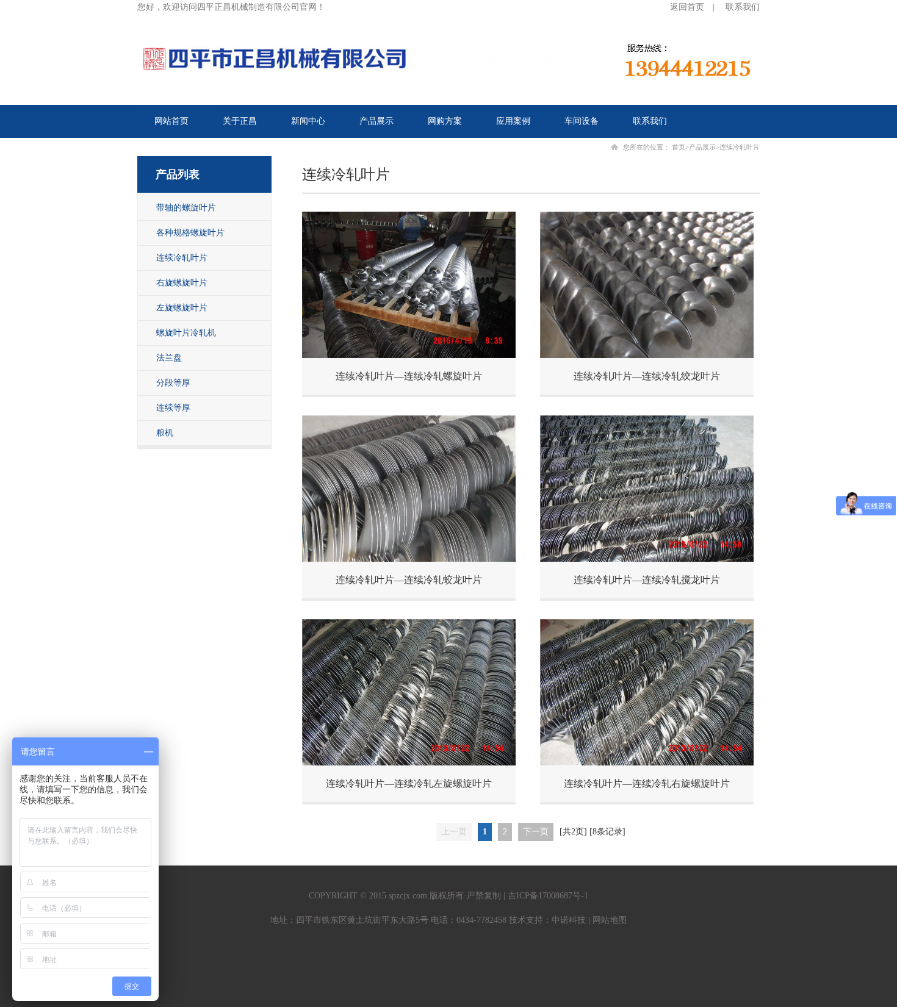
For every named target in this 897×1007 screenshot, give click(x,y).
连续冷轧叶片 (181, 257)
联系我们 (743, 7)
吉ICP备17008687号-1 (548, 895)
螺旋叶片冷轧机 (186, 332)
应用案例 (513, 121)
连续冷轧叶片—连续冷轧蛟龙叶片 (409, 580)
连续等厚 (173, 407)
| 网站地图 (606, 920)
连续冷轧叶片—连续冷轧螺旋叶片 (409, 376)
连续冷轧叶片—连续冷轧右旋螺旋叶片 (647, 783)
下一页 (536, 831)
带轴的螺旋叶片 (186, 207)
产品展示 (376, 121)
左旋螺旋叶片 (181, 307)
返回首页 (687, 7)
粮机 (164, 432)
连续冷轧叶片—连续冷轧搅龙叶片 (647, 580)
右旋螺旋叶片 (181, 282)
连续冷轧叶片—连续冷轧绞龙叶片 (647, 376)
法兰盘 (169, 357)
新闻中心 (308, 121)
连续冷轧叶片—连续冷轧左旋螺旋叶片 (409, 783)
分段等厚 (173, 382)
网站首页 (171, 121)
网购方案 (445, 121)
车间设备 (581, 121)
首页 (678, 147)
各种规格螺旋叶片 (190, 232)
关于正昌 (240, 121)
